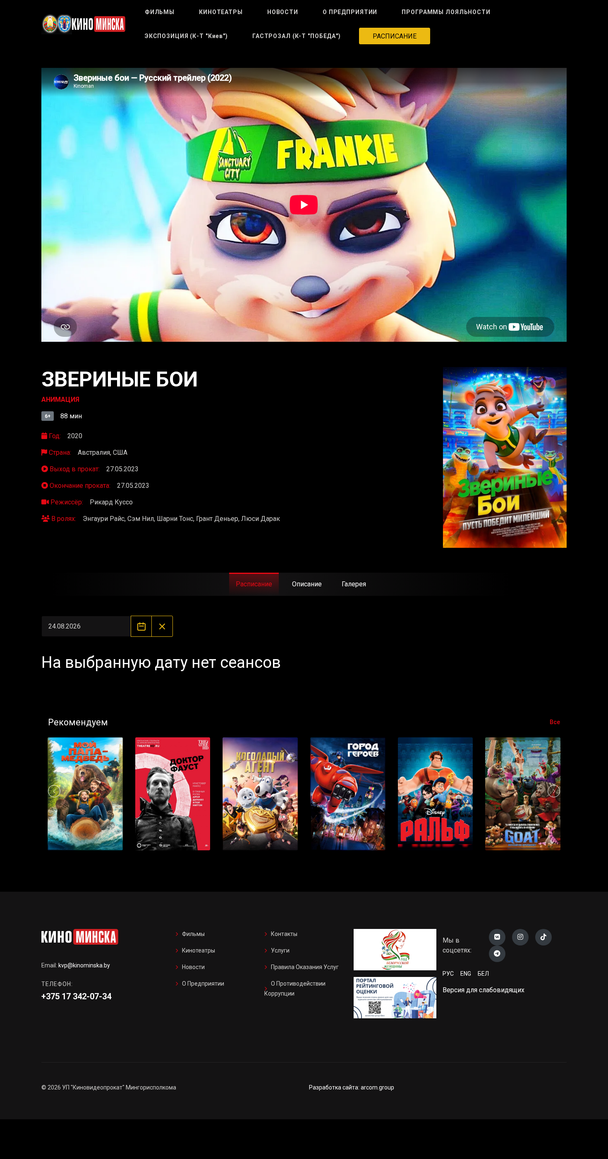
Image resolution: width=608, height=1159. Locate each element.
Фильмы (193, 934)
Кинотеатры (198, 950)
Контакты (284, 934)
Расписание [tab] (254, 584)
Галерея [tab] (354, 584)
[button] (554, 791)
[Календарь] (141, 626)
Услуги (280, 950)
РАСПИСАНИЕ (395, 36)
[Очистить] (161, 626)
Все (555, 722)
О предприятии (203, 983)
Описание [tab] (307, 584)
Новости (193, 967)
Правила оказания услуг (305, 967)
